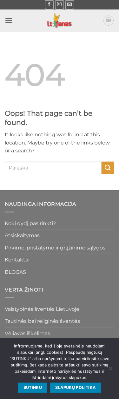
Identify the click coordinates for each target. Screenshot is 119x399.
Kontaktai (17, 260)
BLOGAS (15, 272)
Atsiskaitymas (22, 235)
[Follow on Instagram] (59, 4)
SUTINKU (32, 387)
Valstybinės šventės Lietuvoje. (42, 309)
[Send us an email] (69, 4)
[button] (8, 20)
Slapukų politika (75, 387)
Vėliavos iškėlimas (27, 333)
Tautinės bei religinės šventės (42, 321)
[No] (110, 370)
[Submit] (108, 168)
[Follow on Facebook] (49, 4)
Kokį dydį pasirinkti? (30, 223)
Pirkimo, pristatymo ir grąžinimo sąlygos (55, 248)
